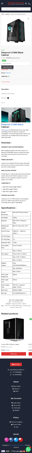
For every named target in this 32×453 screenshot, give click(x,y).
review (11, 69)
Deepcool (8, 73)
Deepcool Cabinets (16, 303)
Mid (21, 307)
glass (29, 305)
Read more (14, 354)
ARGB (17, 305)
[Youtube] (21, 440)
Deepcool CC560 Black (12, 124)
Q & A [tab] (3, 102)
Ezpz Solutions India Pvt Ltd (17, 445)
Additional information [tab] (8, 93)
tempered (25, 305)
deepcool (12, 307)
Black (20, 305)
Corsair (7, 350)
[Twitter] (16, 440)
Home (2, 14)
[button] (28, 18)
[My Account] (26, 3)
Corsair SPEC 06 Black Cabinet (10, 344)
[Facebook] (11, 440)
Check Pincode (7, 67)
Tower (6, 305)
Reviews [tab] (4, 98)
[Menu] (3, 3)
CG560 (13, 305)
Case (9, 305)
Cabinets (7, 14)
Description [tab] (5, 89)
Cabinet (17, 307)
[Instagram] (7, 440)
